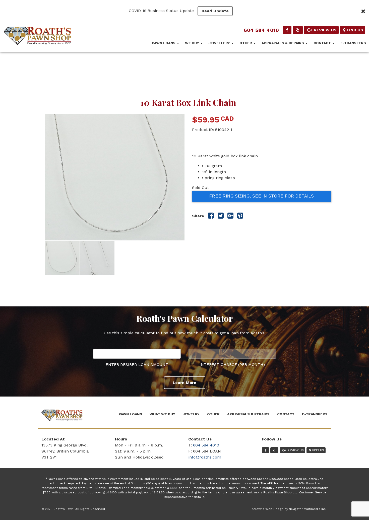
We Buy (192, 43)
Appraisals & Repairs (283, 43)
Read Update (215, 11)
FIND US (355, 30)
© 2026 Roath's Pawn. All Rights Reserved (73, 509)
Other (246, 43)
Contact (323, 43)
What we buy (162, 414)
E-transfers (353, 43)
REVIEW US (325, 30)
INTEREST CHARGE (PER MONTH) (232, 364)
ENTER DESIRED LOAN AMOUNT (137, 364)
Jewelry (191, 414)
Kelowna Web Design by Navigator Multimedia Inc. (289, 509)
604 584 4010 (261, 30)
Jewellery (220, 43)
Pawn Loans (164, 43)
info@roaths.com (204, 457)
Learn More (184, 382)
